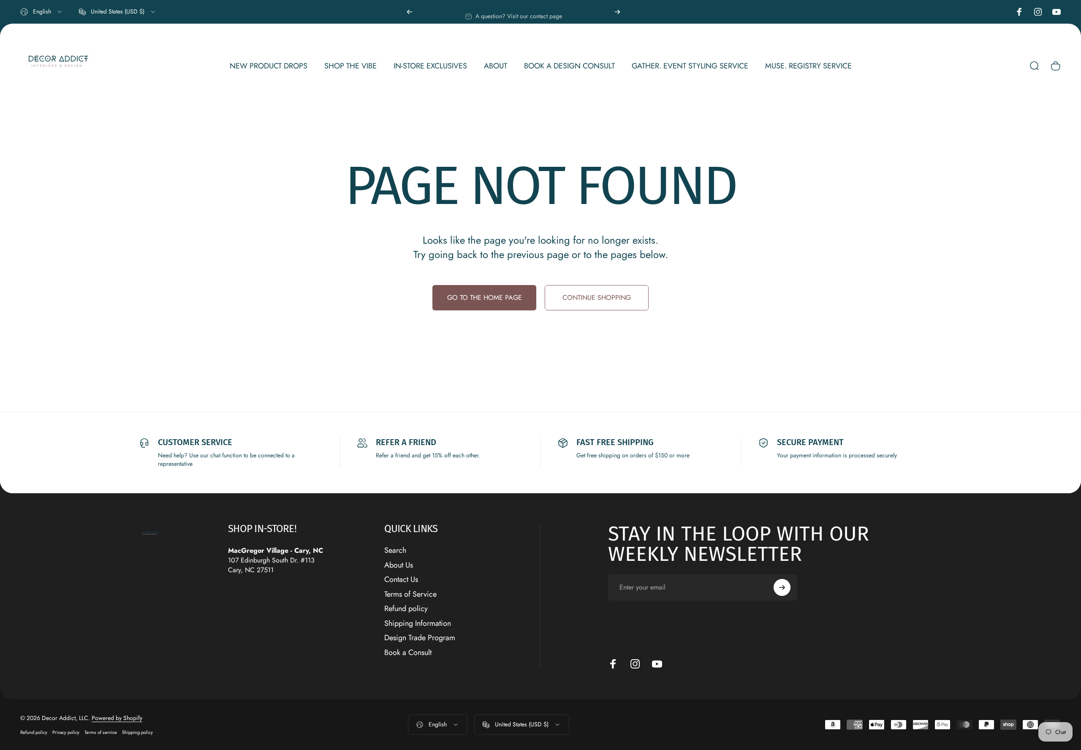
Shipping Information (417, 623)
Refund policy (406, 609)
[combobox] (41, 12)
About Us (398, 565)
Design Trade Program (419, 638)
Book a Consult (408, 653)
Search (395, 550)
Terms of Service (410, 594)
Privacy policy (65, 732)
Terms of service (100, 732)
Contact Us (401, 579)
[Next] (617, 12)
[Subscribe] (782, 587)
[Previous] (409, 12)
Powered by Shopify (117, 718)
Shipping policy (137, 732)
